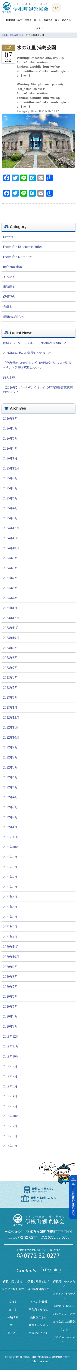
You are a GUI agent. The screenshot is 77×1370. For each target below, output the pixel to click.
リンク (64, 1329)
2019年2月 (10, 1106)
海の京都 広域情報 (64, 1322)
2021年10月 (11, 846)
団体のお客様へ (64, 1306)
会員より (9, 306)
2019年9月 (10, 1066)
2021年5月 (10, 896)
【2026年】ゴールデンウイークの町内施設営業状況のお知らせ (38, 389)
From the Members (17, 256)
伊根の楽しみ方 (14, 20)
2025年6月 (10, 498)
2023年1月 (10, 707)
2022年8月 (10, 757)
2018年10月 (11, 1116)
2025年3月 (10, 518)
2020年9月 (10, 966)
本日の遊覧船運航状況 (73, 1199)
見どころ (66, 20)
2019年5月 (10, 1086)
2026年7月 (10, 428)
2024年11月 (11, 538)
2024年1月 (10, 607)
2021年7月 (10, 876)
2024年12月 (11, 528)
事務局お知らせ (38, 1309)
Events (8, 236)
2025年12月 (11, 468)
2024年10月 (11, 548)
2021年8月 (10, 867)
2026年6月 (10, 438)
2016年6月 (10, 1145)
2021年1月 (10, 936)
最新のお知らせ (13, 316)
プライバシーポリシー (64, 1339)
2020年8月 (10, 976)
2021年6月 (10, 886)
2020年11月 (11, 946)
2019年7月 (10, 1076)
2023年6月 (10, 677)
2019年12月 (11, 1036)
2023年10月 (11, 637)
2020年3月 (10, 1026)
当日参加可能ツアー (38, 1291)
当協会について (38, 1333)
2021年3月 (10, 916)
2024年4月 (10, 597)
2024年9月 (10, 557)
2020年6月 (10, 996)
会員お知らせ (38, 1317)
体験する (48, 20)
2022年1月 (10, 827)
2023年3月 (10, 697)
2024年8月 (10, 568)
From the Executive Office (23, 246)
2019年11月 (11, 1046)
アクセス (38, 28)
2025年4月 (10, 508)
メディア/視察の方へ (64, 1296)
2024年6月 (10, 587)
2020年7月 (10, 986)
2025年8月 (10, 478)
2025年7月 (10, 488)
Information (12, 266)
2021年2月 (10, 926)
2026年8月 (10, 418)
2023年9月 (10, 647)
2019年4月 (10, 1096)
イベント (9, 276)
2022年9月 (10, 747)
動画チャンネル (38, 1325)
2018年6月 (10, 1136)
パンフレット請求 (64, 1314)
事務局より (10, 286)
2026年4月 (10, 448)
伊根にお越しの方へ (13, 1291)
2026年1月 (10, 458)
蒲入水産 (9, 377)
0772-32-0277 (26, 1237)
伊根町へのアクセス (64, 1283)
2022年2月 (10, 817)
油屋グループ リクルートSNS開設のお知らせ (34, 343)
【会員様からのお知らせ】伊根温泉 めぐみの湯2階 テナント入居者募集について (37, 365)
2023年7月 (10, 667)
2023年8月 (10, 657)
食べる (37, 20)
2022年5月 (10, 787)
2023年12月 (11, 617)
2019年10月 (11, 1056)
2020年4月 (10, 1016)
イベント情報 (38, 1301)
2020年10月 (11, 956)
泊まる (28, 20)
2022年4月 (10, 797)
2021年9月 (10, 857)
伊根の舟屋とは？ (38, 1281)
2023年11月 (11, 627)
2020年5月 (10, 1006)
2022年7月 (10, 767)
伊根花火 (9, 296)
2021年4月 (10, 906)
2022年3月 (10, 807)
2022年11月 (11, 727)
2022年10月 (11, 737)
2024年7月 (10, 577)
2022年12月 (11, 717)
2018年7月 (10, 1126)
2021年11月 (11, 837)
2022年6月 (10, 777)
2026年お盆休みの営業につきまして (27, 352)
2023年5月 (10, 687)
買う (57, 20)
